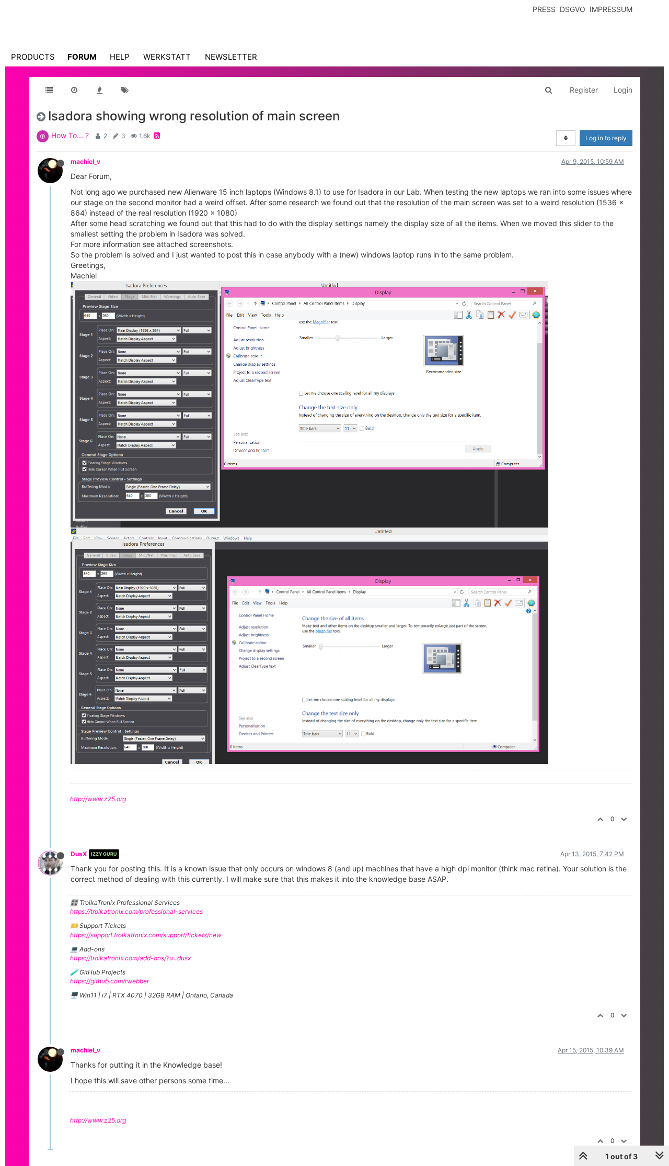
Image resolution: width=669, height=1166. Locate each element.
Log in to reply (606, 138)
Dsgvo (572, 9)
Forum (82, 57)
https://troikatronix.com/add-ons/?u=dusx (130, 958)
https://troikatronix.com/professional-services (136, 911)
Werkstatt (167, 57)
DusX (79, 854)
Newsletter (231, 57)
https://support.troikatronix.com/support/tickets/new (146, 935)
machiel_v (85, 161)
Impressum (611, 9)
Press (544, 9)
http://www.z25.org (98, 799)
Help (120, 57)
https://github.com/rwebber (109, 981)
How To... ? (70, 135)
